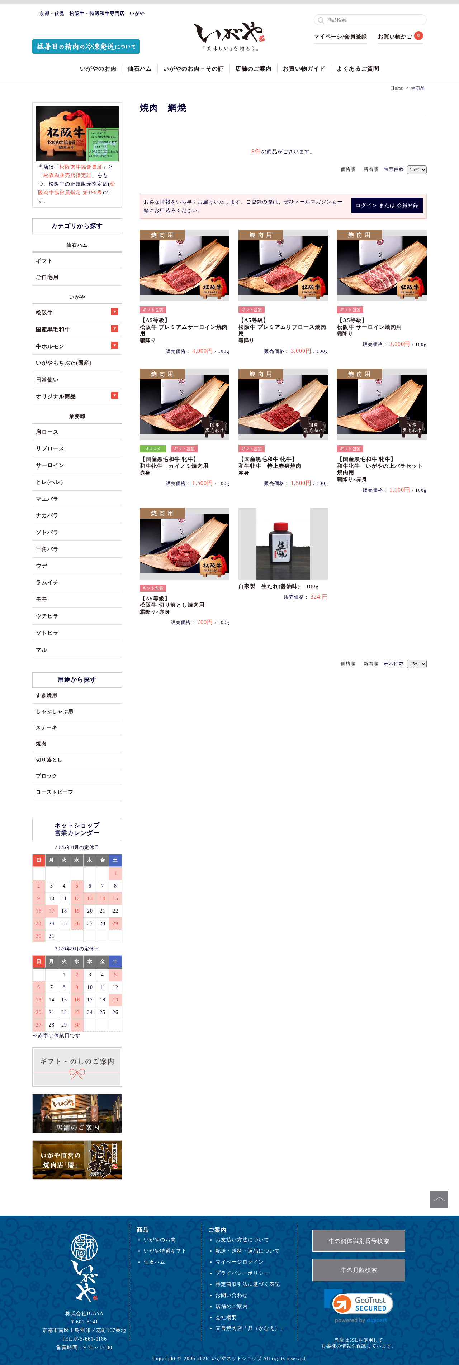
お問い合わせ (232, 1295)
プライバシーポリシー (242, 1273)
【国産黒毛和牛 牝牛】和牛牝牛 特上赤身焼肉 (270, 465)
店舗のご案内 (253, 69)
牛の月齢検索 (359, 1270)
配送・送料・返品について (248, 1251)
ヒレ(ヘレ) (49, 482)
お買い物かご (395, 36)
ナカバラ (47, 515)
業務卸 (77, 416)
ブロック (46, 776)
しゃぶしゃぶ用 (55, 711)
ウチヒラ (47, 616)
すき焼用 (46, 695)
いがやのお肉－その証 (193, 69)
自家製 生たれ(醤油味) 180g (278, 586)
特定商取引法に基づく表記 (248, 1284)
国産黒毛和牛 (53, 329)
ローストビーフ (55, 792)
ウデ (41, 566)
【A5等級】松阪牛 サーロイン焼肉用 (369, 326)
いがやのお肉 (98, 69)
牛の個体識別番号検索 (358, 1241)
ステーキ (46, 727)
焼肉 (41, 743)
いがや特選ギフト (165, 1251)
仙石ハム (140, 69)
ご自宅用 (47, 277)
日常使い (47, 379)
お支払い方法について (242, 1240)
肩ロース (47, 432)
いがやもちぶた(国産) (64, 363)
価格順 (348, 169)
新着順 (371, 169)
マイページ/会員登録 (340, 36)
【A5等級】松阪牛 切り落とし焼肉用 (172, 605)
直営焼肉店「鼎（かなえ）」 (250, 1328)
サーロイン (50, 465)
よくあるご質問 (358, 69)
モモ (41, 599)
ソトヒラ (47, 633)
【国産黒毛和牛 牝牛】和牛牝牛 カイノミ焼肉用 (174, 465)
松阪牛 (44, 312)
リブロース (50, 448)
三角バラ (47, 549)
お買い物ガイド (304, 69)
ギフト (44, 261)
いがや (77, 297)
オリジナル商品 (56, 396)
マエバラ (47, 499)
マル (41, 650)
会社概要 (226, 1317)
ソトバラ (47, 532)
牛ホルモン (50, 346)
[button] (359, 1306)
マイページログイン (240, 1262)
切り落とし (49, 760)
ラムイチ (47, 582)
